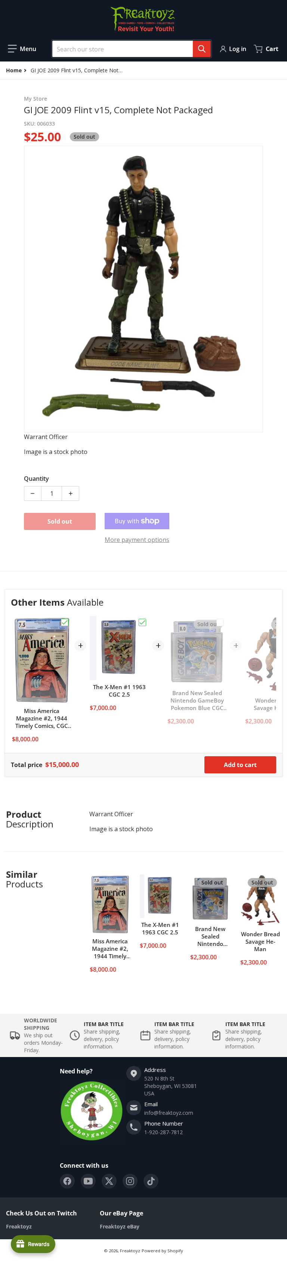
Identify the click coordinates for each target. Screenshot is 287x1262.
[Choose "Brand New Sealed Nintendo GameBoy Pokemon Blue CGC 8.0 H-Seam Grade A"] (220, 622)
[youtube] (88, 1181)
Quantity (36, 478)
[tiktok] (151, 1181)
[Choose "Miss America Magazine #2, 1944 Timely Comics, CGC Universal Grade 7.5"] (64, 622)
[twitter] (109, 1181)
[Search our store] (202, 49)
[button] (22, 49)
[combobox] (128, 49)
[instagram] (130, 1181)
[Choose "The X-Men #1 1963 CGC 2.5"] (142, 622)
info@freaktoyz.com (168, 1112)
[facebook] (67, 1181)
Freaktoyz (130, 1250)
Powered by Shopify (162, 1250)
